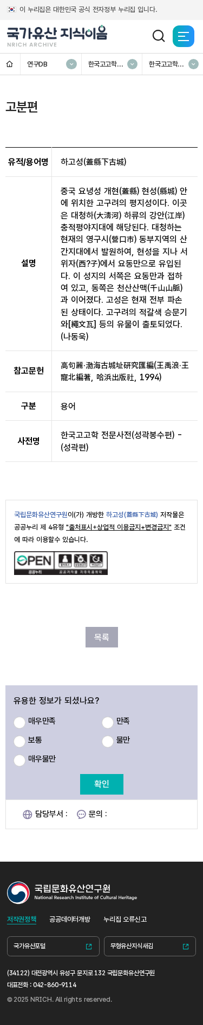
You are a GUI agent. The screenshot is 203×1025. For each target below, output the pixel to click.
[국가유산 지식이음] (57, 36)
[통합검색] (159, 36)
